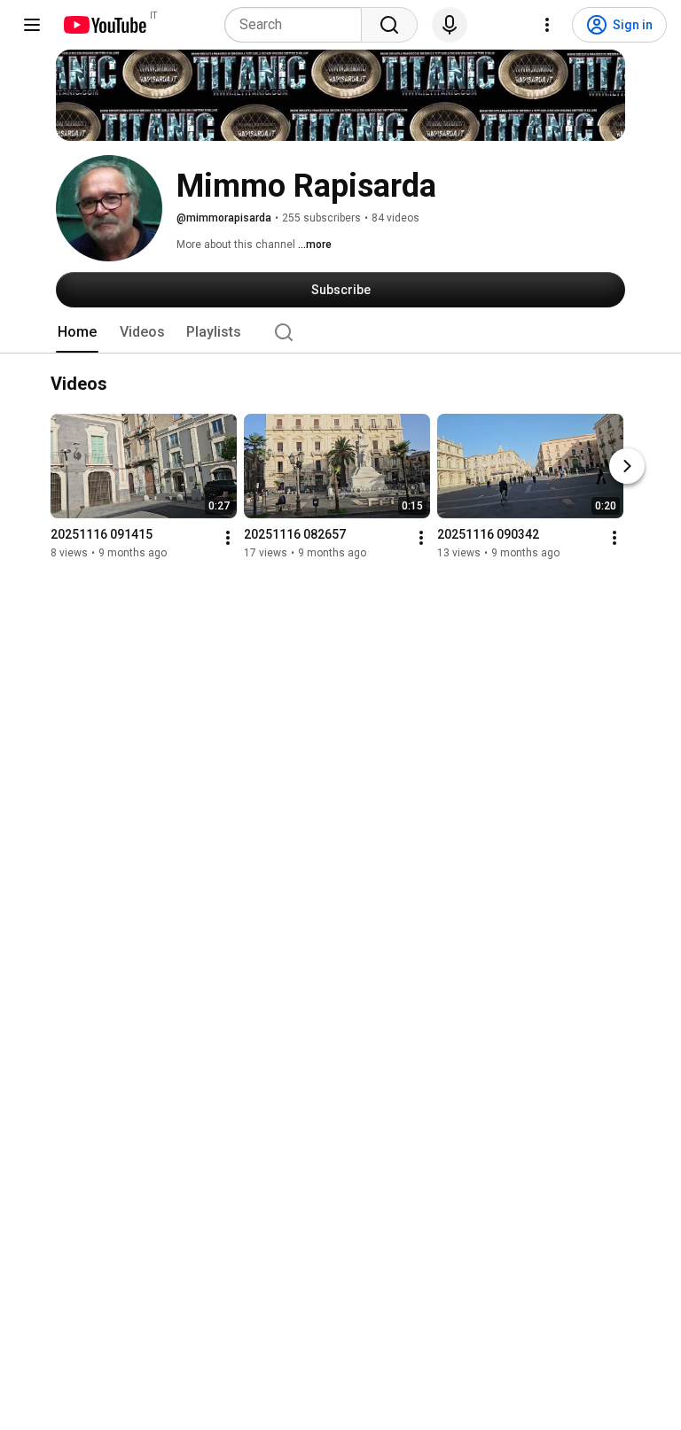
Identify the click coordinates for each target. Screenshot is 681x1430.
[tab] (77, 332)
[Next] (627, 467)
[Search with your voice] (449, 25)
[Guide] (32, 24)
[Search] (389, 25)
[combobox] (298, 24)
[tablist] (340, 332)
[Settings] (547, 24)
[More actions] (228, 538)
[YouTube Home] (104, 25)
